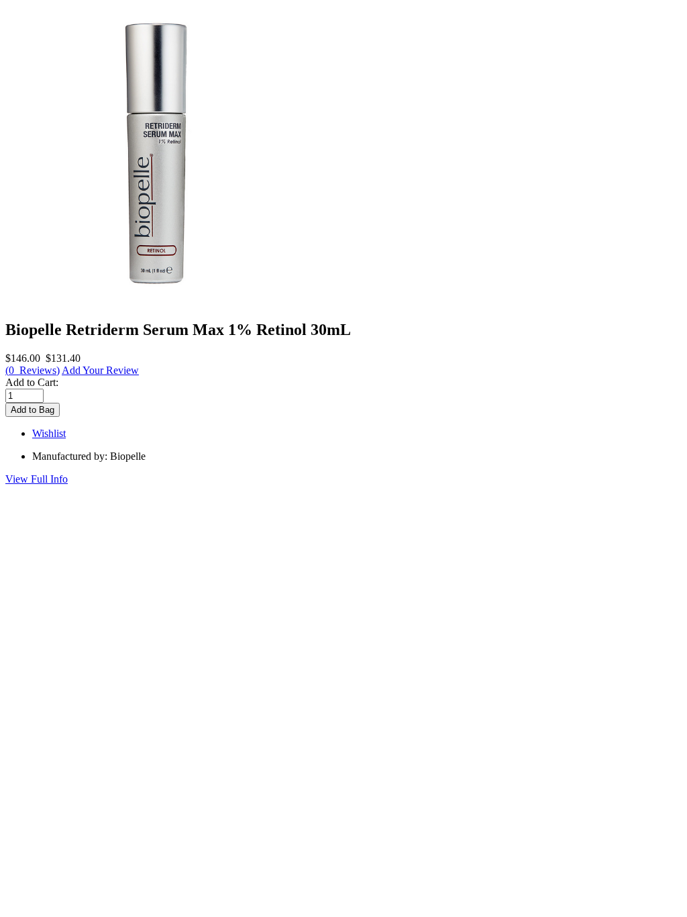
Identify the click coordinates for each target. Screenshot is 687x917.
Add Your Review (100, 370)
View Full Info (36, 479)
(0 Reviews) (32, 370)
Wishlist (49, 433)
